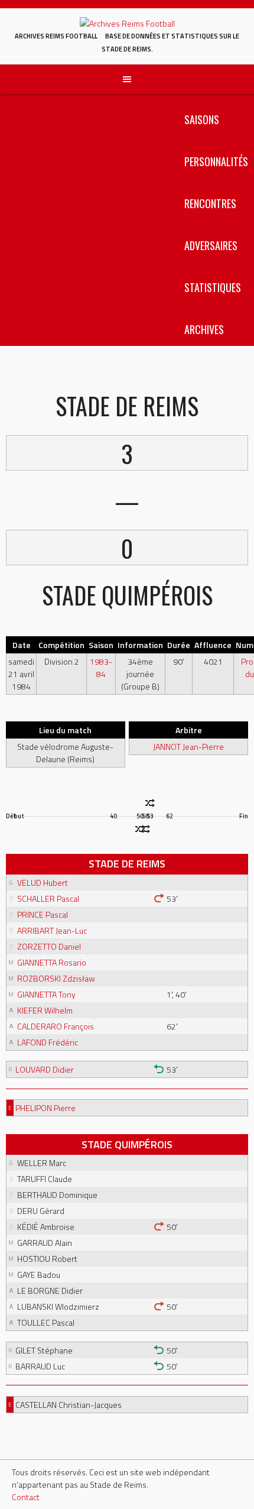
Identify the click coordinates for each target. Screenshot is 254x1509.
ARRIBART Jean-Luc (52, 930)
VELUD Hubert (42, 882)
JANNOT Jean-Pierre (188, 746)
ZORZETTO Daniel (49, 946)
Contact (26, 1497)
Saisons (201, 119)
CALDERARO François (55, 1026)
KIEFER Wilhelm (45, 1010)
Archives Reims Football (56, 36)
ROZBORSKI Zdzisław (56, 978)
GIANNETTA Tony (46, 994)
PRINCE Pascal (42, 914)
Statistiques (212, 287)
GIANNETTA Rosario (51, 962)
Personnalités (216, 161)
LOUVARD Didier (44, 1069)
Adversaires (210, 245)
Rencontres (210, 203)
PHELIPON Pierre (45, 1108)
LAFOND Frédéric (47, 1042)
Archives (204, 329)
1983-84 (101, 667)
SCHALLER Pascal (48, 898)
